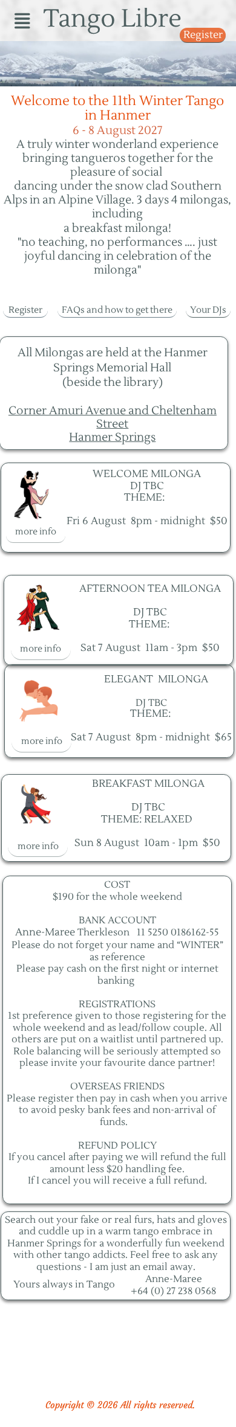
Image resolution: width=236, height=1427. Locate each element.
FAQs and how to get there (117, 310)
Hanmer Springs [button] (112, 436)
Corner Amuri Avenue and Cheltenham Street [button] (112, 417)
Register (203, 35)
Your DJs (208, 310)
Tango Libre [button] (113, 18)
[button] (22, 20)
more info (35, 531)
